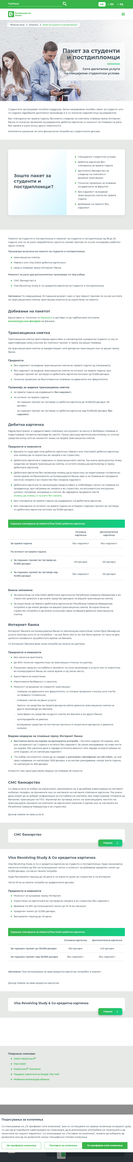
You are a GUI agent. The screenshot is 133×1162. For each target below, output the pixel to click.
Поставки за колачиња (63, 1145)
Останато (33, 25)
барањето (46, 317)
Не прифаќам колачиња (21, 1145)
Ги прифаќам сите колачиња (104, 1145)
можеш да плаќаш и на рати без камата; (38, 495)
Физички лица (17, 25)
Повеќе (107, 842)
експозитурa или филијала (24, 321)
